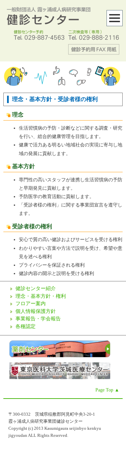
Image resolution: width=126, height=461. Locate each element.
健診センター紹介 (35, 288)
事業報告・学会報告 (38, 318)
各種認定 (25, 326)
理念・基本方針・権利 (40, 296)
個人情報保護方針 (35, 311)
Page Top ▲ (107, 390)
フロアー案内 (30, 303)
